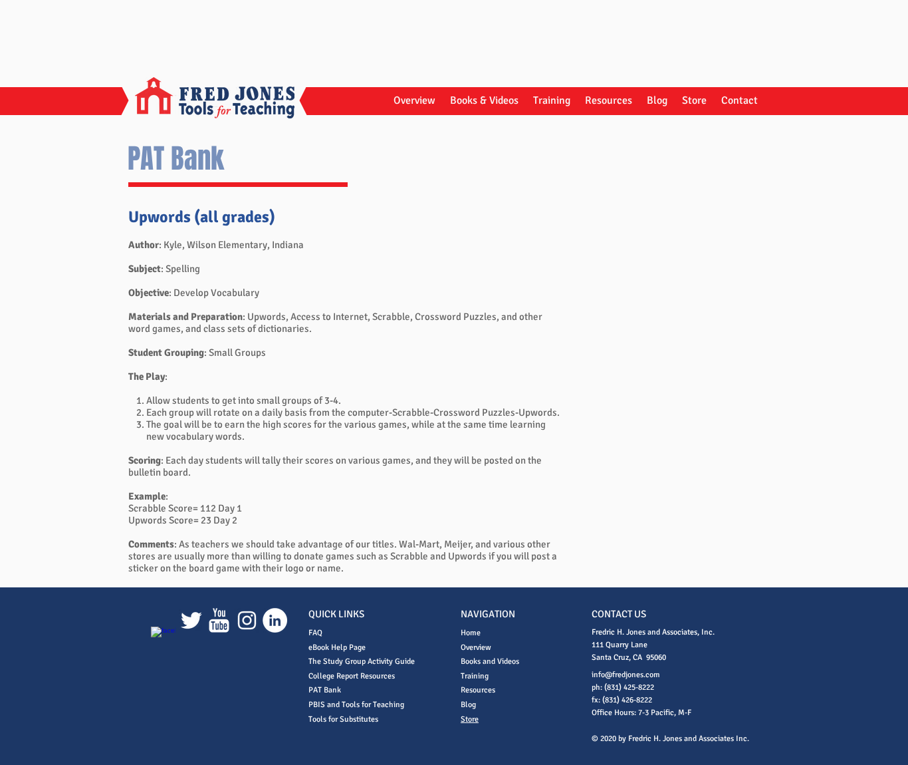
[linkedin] (275, 620)
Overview (476, 648)
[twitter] (191, 620)
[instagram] (247, 620)
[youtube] (219, 620)
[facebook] (163, 639)
